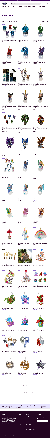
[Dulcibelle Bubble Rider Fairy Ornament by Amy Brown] (25, 97)
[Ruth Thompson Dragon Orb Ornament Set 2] (9, 31)
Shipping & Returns (29, 416)
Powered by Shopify (11, 435)
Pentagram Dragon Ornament (38, 373)
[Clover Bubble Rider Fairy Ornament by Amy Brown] (9, 212)
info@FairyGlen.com (19, 407)
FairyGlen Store (6, 435)
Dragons (20, 6)
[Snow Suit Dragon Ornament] (25, 299)
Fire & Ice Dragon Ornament (38, 351)
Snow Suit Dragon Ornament (23, 308)
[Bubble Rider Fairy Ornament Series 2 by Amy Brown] (25, 75)
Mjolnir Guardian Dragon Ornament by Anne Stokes (40, 152)
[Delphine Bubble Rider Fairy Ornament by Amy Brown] (40, 189)
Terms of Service (28, 424)
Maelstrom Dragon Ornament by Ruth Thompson (39, 63)
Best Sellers (4, 6)
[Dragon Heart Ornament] (25, 342)
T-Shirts (12, 6)
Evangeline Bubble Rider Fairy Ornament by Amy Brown (9, 107)
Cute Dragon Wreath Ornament (23, 330)
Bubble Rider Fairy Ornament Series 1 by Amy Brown (9, 175)
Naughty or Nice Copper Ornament (24, 265)
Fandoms (43, 6)
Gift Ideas (4, 8)
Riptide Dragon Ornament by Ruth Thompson (24, 41)
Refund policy (28, 421)
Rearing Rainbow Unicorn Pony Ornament (23, 244)
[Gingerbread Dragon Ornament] (9, 299)
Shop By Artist (38, 6)
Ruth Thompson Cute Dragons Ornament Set (40, 287)
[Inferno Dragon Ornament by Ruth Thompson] (9, 53)
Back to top (25, 409)
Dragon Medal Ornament (22, 373)
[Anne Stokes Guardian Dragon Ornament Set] (9, 119)
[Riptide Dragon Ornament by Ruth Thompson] (25, 31)
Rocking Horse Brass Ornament (38, 265)
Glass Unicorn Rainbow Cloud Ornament (40, 243)
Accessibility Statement (30, 426)
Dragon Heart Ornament (22, 351)
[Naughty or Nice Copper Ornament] (25, 256)
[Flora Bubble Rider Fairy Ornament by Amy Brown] (9, 189)
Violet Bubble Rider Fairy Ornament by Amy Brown (24, 175)
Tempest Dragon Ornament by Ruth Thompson (39, 41)
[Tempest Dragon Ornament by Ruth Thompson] (40, 31)
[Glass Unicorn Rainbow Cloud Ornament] (40, 234)
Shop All (19, 417)
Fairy (16, 6)
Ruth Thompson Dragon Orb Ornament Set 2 (9, 41)
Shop (8, 6)
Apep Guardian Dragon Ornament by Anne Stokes (24, 152)
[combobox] (26, 4)
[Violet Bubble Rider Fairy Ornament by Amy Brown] (25, 165)
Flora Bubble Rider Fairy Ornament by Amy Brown (8, 199)
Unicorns (29, 6)
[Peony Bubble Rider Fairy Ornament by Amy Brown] (25, 212)
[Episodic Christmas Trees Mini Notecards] (9, 75)
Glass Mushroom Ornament (7, 243)
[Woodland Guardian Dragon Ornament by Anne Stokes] (25, 119)
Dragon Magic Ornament (6, 373)
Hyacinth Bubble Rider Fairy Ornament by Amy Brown (24, 199)
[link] (19, 379)
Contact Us (27, 427)
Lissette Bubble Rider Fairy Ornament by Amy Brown (40, 85)
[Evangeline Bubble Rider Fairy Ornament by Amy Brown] (9, 97)
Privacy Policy (28, 422)
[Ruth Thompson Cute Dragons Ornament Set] (40, 277)
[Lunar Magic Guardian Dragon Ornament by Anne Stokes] (9, 142)
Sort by (8, 21)
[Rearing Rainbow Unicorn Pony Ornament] (25, 234)
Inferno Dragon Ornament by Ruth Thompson (8, 63)
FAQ (26, 419)
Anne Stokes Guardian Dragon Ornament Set (9, 129)
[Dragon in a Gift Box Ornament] (40, 321)
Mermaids (25, 6)
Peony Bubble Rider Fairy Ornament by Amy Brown (24, 222)
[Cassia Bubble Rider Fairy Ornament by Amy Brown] (40, 212)
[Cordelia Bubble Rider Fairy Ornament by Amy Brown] (40, 97)
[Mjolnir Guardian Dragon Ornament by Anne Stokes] (40, 142)
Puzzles (33, 6)
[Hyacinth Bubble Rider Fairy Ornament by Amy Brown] (25, 189)
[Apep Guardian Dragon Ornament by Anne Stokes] (25, 142)
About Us (27, 417)
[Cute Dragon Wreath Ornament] (25, 321)
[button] (47, 3)
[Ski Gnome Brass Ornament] (25, 277)
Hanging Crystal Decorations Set (8, 265)
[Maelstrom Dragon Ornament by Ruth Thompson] (40, 53)
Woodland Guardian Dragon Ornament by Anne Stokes (24, 129)
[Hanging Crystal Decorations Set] (9, 256)
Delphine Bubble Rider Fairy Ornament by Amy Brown (40, 199)
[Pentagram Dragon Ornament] (40, 364)
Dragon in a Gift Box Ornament (38, 330)
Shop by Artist (20, 427)
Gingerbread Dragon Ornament (7, 308)
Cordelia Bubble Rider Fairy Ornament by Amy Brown (40, 107)
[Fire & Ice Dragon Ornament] (40, 342)
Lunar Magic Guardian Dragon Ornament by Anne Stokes (9, 152)
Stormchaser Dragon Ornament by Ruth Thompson (25, 63)
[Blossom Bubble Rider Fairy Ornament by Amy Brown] (40, 165)
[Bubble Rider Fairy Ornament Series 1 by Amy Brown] (9, 165)
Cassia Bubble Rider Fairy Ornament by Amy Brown (40, 222)
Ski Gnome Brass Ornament (22, 286)
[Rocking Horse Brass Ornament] (40, 256)
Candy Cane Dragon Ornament (38, 308)
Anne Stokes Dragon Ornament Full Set (9, 351)
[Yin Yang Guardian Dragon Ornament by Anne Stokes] (40, 119)
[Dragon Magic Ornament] (9, 364)
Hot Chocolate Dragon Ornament (8, 330)
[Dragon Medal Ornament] (25, 364)
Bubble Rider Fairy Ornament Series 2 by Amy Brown (25, 85)
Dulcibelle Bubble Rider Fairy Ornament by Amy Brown (24, 107)
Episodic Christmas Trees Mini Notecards (9, 84)
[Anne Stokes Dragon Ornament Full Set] (9, 342)
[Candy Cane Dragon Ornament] (40, 299)
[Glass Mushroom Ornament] (9, 234)
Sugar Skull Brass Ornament (7, 286)
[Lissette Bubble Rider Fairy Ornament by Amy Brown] (40, 75)
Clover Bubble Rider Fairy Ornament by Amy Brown (9, 222)
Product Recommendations (30, 429)
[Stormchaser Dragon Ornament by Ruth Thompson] (25, 53)
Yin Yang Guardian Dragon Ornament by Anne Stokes (40, 129)
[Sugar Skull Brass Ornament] (9, 277)
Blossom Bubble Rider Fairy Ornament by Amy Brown (40, 175)
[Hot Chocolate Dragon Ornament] (9, 321)
